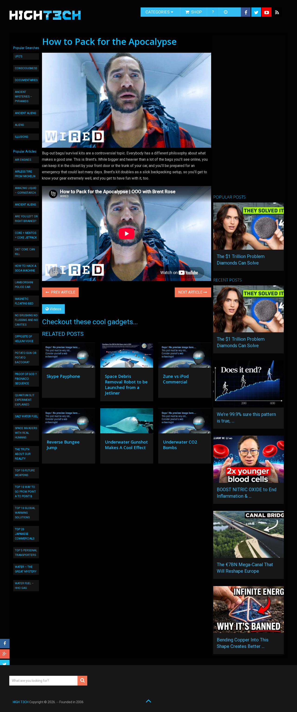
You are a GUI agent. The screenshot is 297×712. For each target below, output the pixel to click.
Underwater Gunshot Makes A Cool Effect (126, 444)
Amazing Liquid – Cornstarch (25, 190)
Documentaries (26, 80)
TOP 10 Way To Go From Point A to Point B (25, 491)
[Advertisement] (248, 116)
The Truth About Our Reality (23, 454)
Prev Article (62, 292)
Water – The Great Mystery (25, 569)
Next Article (190, 292)
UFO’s (18, 56)
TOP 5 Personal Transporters (26, 553)
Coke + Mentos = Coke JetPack (26, 235)
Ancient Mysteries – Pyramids (23, 96)
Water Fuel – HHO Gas (24, 586)
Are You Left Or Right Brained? (26, 219)
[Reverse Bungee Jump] (68, 422)
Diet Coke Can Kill (25, 252)
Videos (55, 309)
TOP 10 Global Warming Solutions (25, 512)
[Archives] (226, 12)
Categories (157, 12)
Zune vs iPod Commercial (176, 379)
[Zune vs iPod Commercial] (184, 356)
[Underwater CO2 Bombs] (184, 422)
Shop (196, 12)
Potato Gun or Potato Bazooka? (25, 357)
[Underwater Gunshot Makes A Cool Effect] (126, 422)
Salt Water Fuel (26, 416)
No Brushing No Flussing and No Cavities (26, 320)
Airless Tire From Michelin (25, 174)
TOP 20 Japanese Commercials (24, 534)
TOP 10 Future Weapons (25, 473)
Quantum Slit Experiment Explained (24, 400)
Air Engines (23, 159)
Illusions (21, 136)
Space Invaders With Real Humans (26, 433)
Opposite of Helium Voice (24, 339)
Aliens (19, 125)
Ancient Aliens (25, 113)
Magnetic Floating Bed (24, 301)
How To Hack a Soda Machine (25, 268)
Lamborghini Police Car (24, 285)
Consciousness (26, 68)
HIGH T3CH (21, 702)
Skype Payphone (63, 376)
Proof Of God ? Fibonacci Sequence (25, 378)
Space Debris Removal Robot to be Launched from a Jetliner (126, 384)
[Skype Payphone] (68, 356)
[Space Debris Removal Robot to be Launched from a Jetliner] (126, 356)
